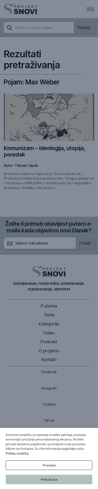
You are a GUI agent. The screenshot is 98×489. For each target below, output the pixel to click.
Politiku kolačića (17, 453)
